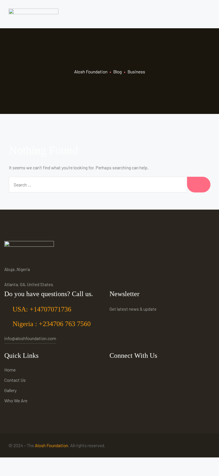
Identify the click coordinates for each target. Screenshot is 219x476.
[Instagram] (115, 370)
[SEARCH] (198, 185)
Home (10, 369)
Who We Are (15, 400)
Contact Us (15, 380)
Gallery (10, 390)
